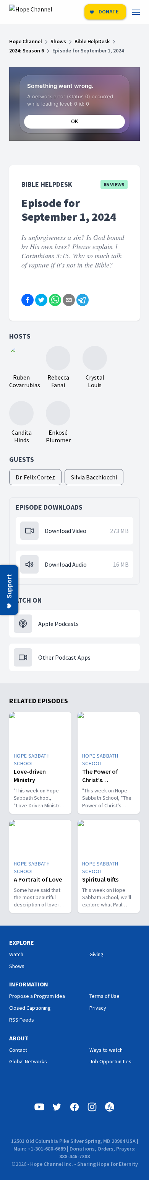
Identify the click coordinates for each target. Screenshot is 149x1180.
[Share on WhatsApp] (55, 300)
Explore (21, 942)
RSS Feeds (21, 1019)
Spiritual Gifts (100, 879)
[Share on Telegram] (82, 300)
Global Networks (28, 1061)
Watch (16, 954)
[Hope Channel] (30, 12)
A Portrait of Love (38, 879)
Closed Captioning (30, 1007)
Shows (16, 966)
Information (28, 984)
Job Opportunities (110, 1061)
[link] (140, 12)
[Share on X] (41, 300)
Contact (18, 1049)
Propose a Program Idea (37, 996)
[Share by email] (69, 300)
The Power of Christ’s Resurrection (100, 780)
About (19, 1038)
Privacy (97, 1007)
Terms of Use (104, 996)
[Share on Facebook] (27, 300)
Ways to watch (106, 1049)
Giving (96, 954)
